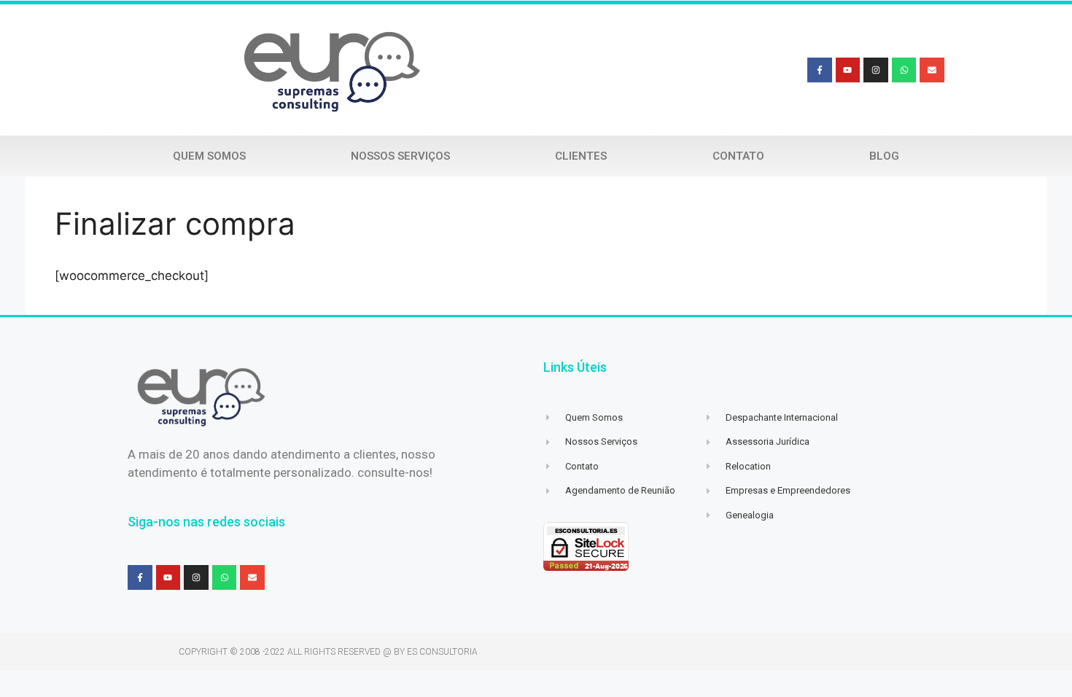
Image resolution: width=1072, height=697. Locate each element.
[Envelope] (932, 70)
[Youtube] (848, 70)
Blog (884, 156)
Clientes (581, 156)
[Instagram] (875, 70)
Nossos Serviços (400, 156)
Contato (738, 156)
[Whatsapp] (904, 70)
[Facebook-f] (819, 70)
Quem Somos (209, 156)
